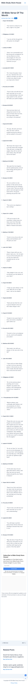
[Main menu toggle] (25, 2)
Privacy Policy (14, 683)
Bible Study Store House (11, 3)
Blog (16, 18)
